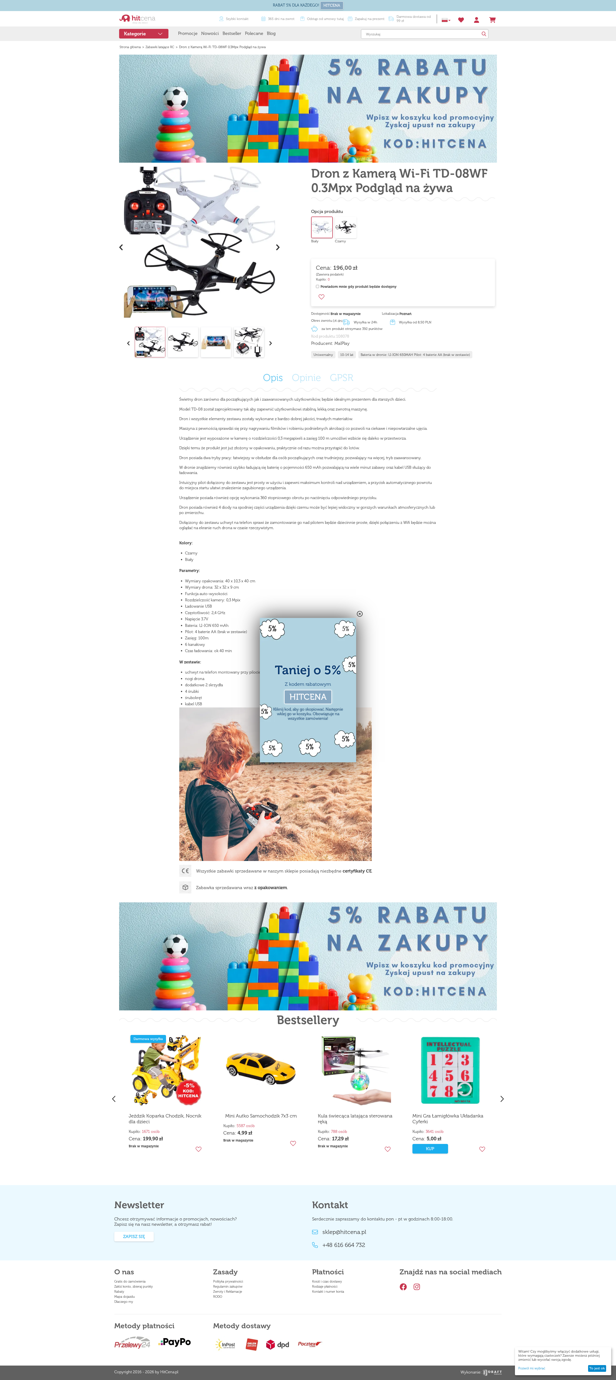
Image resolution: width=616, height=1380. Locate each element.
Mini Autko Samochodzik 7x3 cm (261, 1116)
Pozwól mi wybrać (531, 1368)
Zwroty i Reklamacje (227, 1291)
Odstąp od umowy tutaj (325, 19)
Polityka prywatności (228, 1281)
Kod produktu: (323, 336)
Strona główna (130, 47)
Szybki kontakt (237, 19)
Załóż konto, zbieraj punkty (133, 1286)
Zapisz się (134, 1236)
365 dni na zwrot (281, 19)
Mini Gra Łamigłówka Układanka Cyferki (447, 1118)
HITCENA (331, 5)
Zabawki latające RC (160, 47)
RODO (217, 1296)
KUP (430, 1148)
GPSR (341, 377)
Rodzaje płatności (324, 1286)
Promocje (188, 33)
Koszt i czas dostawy (327, 1281)
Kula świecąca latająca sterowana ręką (355, 1118)
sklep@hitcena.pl (344, 1232)
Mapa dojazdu (124, 1296)
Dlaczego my (123, 1301)
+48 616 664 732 (343, 1245)
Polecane (254, 33)
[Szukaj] (483, 34)
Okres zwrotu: (322, 321)
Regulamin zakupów (228, 1286)
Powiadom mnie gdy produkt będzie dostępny (359, 287)
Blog (271, 33)
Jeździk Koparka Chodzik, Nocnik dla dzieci (165, 1118)
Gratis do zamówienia (130, 1281)
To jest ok (597, 1368)
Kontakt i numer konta (328, 1291)
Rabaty (119, 1291)
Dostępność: (321, 314)
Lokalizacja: (390, 314)
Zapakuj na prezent (370, 19)
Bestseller (232, 33)
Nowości (210, 33)
